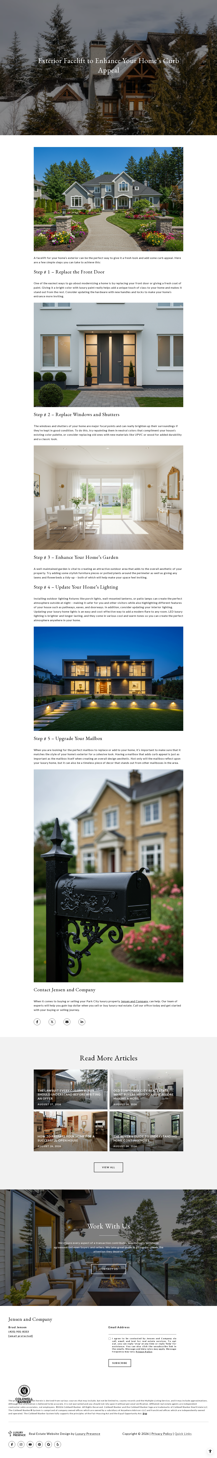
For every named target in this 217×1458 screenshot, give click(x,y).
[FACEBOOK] (11, 1444)
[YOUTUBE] (30, 1444)
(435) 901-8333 (18, 1331)
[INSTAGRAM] (21, 1444)
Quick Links (183, 1434)
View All (108, 1167)
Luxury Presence (87, 1434)
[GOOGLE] (48, 1444)
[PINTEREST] (39, 1444)
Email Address (119, 1327)
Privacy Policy (144, 1351)
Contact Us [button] (108, 1269)
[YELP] (57, 1444)
